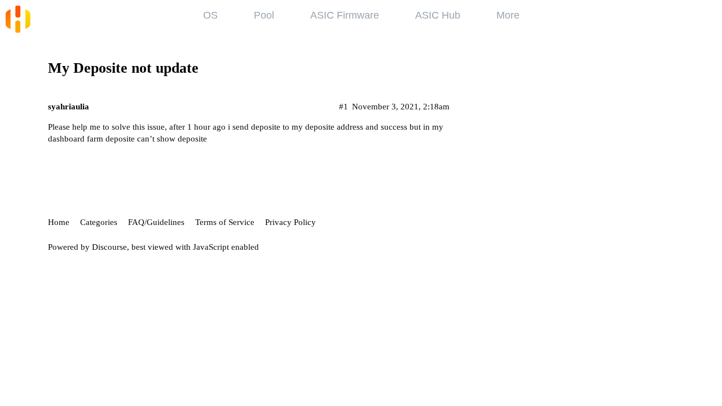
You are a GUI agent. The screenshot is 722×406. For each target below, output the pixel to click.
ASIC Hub (437, 15)
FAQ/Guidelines (156, 222)
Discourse (109, 246)
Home (58, 222)
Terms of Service (224, 222)
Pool (264, 15)
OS (210, 15)
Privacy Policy (290, 222)
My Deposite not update (123, 68)
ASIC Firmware (344, 15)
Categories (98, 222)
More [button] (508, 15)
